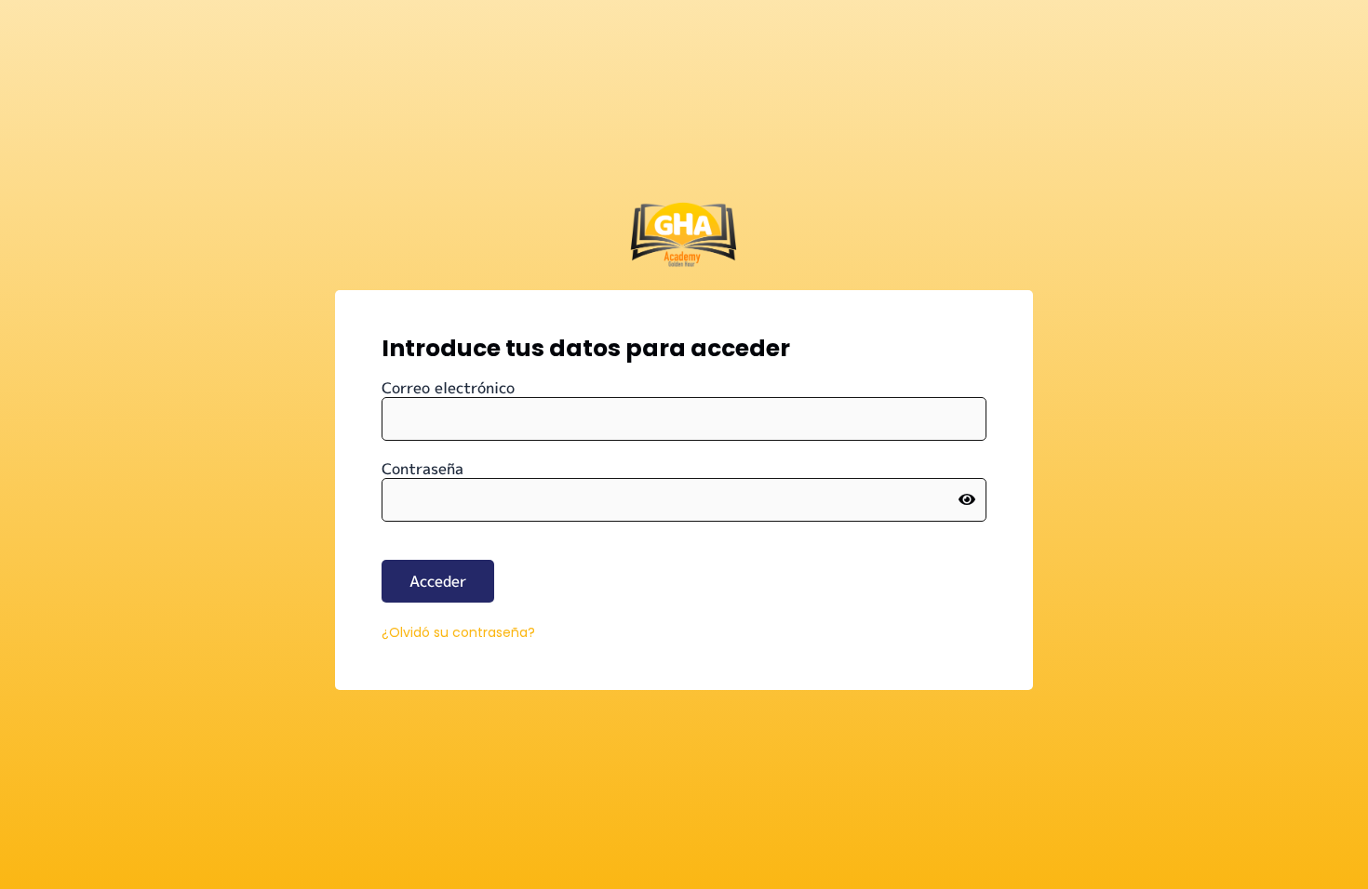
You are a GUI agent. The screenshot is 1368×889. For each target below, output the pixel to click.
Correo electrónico (448, 387)
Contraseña (422, 468)
